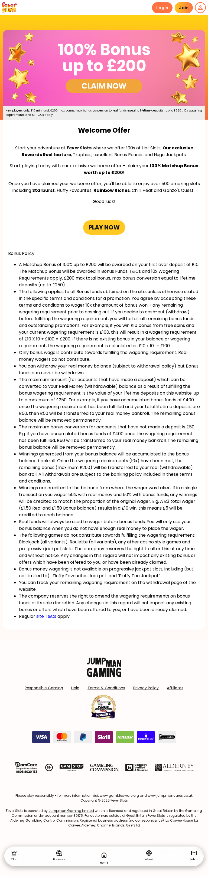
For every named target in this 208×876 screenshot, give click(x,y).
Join (183, 8)
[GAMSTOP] (72, 767)
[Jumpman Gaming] (104, 675)
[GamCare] (26, 767)
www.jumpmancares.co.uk (170, 795)
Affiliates (175, 688)
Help (75, 688)
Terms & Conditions (106, 688)
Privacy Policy (146, 688)
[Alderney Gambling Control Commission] (174, 767)
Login (162, 8)
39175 (78, 815)
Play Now (104, 227)
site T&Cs (46, 616)
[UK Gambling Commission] (104, 767)
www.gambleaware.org (119, 795)
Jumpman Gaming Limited (71, 810)
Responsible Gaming (44, 688)
